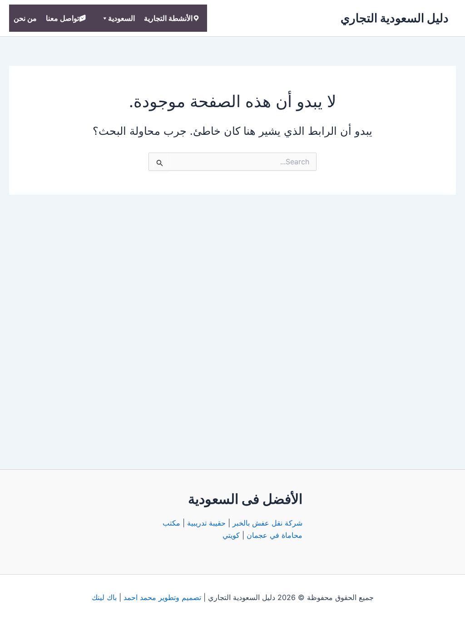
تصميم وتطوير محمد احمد (162, 597)
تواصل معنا (62, 18)
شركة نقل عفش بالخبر (267, 522)
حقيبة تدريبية (206, 522)
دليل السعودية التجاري (395, 18)
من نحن (25, 18)
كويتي (231, 535)
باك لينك (104, 597)
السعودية (121, 18)
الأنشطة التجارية (168, 18)
